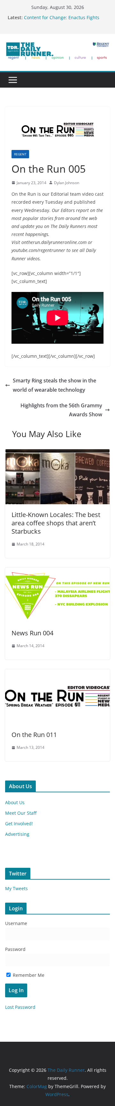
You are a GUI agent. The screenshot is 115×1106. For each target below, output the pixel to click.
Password (15, 949)
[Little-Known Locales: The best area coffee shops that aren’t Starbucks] (57, 453)
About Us (15, 802)
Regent (20, 154)
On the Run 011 (34, 734)
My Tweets (16, 888)
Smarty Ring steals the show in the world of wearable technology (54, 385)
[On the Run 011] (57, 673)
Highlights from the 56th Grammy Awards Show (61, 410)
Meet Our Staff (20, 813)
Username (16, 923)
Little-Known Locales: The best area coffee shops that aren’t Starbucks (56, 523)
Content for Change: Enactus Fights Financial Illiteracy (61, 20)
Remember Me (28, 975)
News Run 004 (32, 633)
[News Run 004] (57, 572)
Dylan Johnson (66, 182)
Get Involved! (19, 823)
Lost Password (20, 1007)
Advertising (17, 834)
